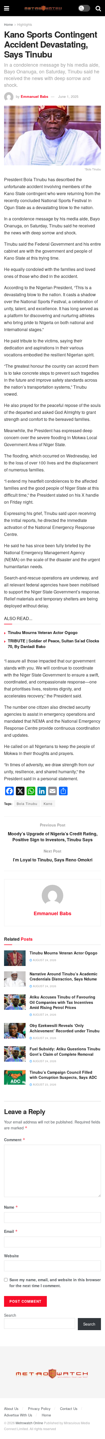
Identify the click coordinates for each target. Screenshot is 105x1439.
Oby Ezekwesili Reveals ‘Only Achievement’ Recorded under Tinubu (65, 1028)
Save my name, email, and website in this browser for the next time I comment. (55, 1282)
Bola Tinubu (27, 803)
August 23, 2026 (44, 1084)
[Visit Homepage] (43, 8)
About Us (11, 1408)
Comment (14, 1139)
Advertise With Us (18, 1414)
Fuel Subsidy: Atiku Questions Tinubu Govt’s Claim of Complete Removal (65, 1051)
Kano (48, 803)
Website (11, 1255)
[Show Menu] (6, 8)
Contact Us (69, 1408)
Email (11, 1231)
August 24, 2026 (44, 960)
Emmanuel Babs (34, 96)
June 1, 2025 (68, 96)
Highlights (24, 24)
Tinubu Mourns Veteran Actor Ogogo (43, 632)
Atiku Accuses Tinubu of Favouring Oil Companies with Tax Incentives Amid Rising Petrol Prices (62, 1002)
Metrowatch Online (29, 1422)
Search (10, 1315)
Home (8, 24)
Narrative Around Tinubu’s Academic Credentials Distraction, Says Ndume (63, 976)
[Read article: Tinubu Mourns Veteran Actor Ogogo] (15, 958)
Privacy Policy (39, 1408)
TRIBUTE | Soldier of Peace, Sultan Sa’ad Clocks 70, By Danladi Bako (53, 643)
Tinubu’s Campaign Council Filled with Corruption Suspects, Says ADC (63, 1074)
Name (11, 1207)
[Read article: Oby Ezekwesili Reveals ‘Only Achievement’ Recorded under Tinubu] (15, 1030)
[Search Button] (98, 8)
